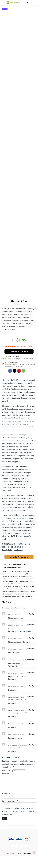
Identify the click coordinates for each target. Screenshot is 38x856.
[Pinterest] (19, 371)
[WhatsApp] (23, 371)
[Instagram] (17, 846)
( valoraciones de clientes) (24, 346)
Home (3, 305)
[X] (14, 371)
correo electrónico (29, 579)
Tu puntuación (7, 771)
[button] (28, 2)
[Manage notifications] (34, 852)
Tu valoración (8, 773)
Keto (8, 305)
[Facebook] (10, 371)
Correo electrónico (10, 801)
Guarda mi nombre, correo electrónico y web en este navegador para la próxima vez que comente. (18, 811)
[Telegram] (25, 846)
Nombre (6, 793)
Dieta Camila (11, 853)
